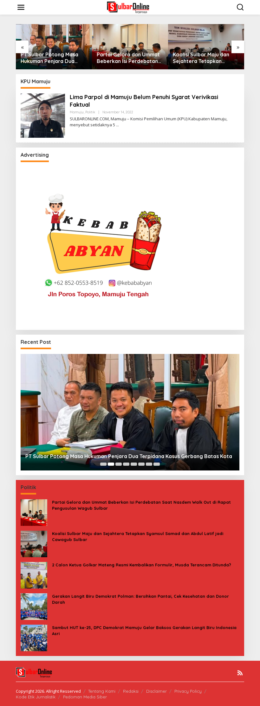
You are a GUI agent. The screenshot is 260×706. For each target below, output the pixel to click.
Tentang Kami (101, 691)
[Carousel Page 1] (103, 464)
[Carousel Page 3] (118, 464)
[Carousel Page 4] (126, 464)
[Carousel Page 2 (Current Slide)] (111, 464)
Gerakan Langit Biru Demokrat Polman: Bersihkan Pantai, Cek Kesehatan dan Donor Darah (140, 599)
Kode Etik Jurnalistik (35, 696)
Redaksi (131, 691)
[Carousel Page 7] (149, 464)
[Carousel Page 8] (156, 464)
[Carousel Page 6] (141, 464)
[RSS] (240, 673)
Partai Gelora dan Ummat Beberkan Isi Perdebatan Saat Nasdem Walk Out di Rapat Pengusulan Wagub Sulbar (129, 58)
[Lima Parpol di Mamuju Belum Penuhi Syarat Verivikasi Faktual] (117, 125)
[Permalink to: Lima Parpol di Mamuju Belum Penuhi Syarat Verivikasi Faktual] (43, 115)
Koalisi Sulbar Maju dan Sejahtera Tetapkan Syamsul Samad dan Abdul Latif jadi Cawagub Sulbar (205, 58)
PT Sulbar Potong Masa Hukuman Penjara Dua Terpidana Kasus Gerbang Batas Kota (52, 58)
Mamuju (77, 112)
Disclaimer (156, 691)
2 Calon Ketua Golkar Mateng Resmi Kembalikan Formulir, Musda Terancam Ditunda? (141, 564)
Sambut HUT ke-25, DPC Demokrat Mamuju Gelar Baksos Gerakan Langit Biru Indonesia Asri (144, 630)
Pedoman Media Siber (85, 696)
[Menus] (21, 7)
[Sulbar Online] (131, 7)
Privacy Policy (188, 691)
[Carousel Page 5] (134, 464)
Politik (90, 112)
